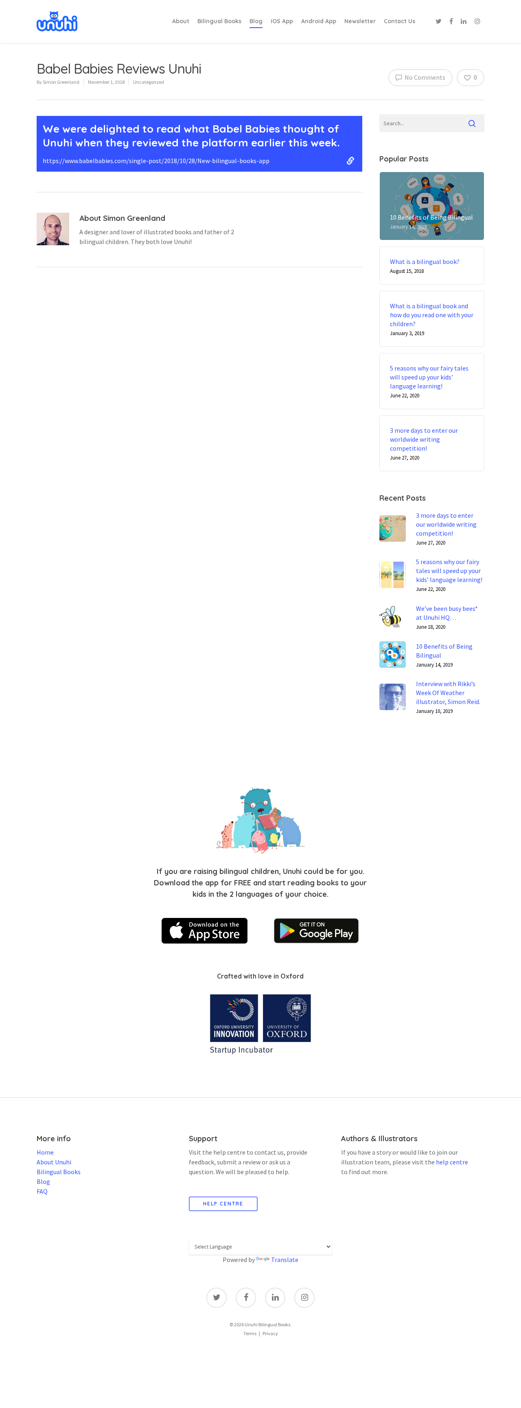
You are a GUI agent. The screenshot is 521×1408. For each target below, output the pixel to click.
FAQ (42, 1191)
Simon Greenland (61, 82)
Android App (318, 21)
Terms (249, 1333)
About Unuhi (54, 1162)
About (180, 21)
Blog (256, 21)
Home (45, 1152)
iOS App (282, 21)
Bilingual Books (219, 21)
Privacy (270, 1333)
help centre (452, 1162)
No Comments (424, 77)
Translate (284, 1259)
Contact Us (399, 21)
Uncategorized (148, 82)
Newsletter (360, 21)
